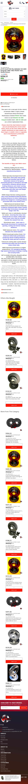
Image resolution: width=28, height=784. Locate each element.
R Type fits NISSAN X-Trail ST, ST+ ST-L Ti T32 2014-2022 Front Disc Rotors (13, 691)
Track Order (3, 737)
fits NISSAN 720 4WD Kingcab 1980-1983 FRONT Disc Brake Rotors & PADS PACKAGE (12, 363)
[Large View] (3, 57)
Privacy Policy (3, 757)
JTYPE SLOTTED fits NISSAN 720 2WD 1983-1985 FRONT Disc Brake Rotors (14, 327)
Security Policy (3, 761)
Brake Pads (3, 767)
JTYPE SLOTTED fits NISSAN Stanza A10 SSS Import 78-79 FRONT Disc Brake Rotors (14, 584)
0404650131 (5, 727)
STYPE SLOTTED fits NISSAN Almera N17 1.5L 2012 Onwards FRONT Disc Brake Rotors (13, 655)
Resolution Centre (4, 739)
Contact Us (3, 751)
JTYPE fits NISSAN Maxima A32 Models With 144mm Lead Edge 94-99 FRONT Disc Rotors (14, 477)
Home (2, 22)
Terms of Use (3, 755)
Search (14, 19)
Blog (1, 741)
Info (8, 80)
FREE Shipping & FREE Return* (8, 102)
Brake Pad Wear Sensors (5, 771)
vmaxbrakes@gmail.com (8, 729)
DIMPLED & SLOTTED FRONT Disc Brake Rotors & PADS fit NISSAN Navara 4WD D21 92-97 (13, 619)
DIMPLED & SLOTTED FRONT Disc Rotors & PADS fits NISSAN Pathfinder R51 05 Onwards (13, 441)
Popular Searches (4, 743)
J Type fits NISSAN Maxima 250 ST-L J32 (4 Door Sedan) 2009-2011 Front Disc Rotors (14, 512)
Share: (2, 74)
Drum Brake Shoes (4, 768)
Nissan (11, 22)
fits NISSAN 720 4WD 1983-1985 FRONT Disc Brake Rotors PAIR (13, 398)
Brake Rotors (6, 22)
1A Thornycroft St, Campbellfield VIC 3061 (12, 731)
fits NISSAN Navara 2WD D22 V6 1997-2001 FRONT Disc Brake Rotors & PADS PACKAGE (13, 548)
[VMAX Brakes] (10, 2)
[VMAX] (21, 430)
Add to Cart (14, 94)
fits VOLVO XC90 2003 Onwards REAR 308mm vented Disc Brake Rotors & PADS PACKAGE (12, 778)
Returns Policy (3, 759)
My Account (3, 735)
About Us (2, 749)
